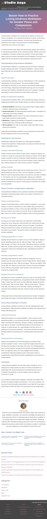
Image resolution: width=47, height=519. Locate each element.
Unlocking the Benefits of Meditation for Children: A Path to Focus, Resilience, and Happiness (34, 444)
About (8, 507)
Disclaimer (39, 511)
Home (8, 504)
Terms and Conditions (39, 509)
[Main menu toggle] (44, 2)
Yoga (2, 493)
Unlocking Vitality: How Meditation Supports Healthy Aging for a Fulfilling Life (12, 437)
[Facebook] (17, 392)
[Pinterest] (23, 392)
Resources (8, 513)
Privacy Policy (39, 507)
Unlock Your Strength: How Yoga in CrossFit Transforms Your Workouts (21, 475)
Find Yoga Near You (25, 507)
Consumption (5, 484)
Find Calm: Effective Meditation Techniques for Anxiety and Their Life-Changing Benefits (34, 437)
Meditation (13, 7)
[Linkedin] (27, 392)
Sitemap (8, 511)
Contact (8, 509)
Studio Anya (4, 7)
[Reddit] (30, 392)
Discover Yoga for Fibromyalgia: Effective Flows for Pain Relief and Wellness (23, 462)
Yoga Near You (5, 496)
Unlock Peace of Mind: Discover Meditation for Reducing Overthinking (11, 443)
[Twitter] (20, 392)
